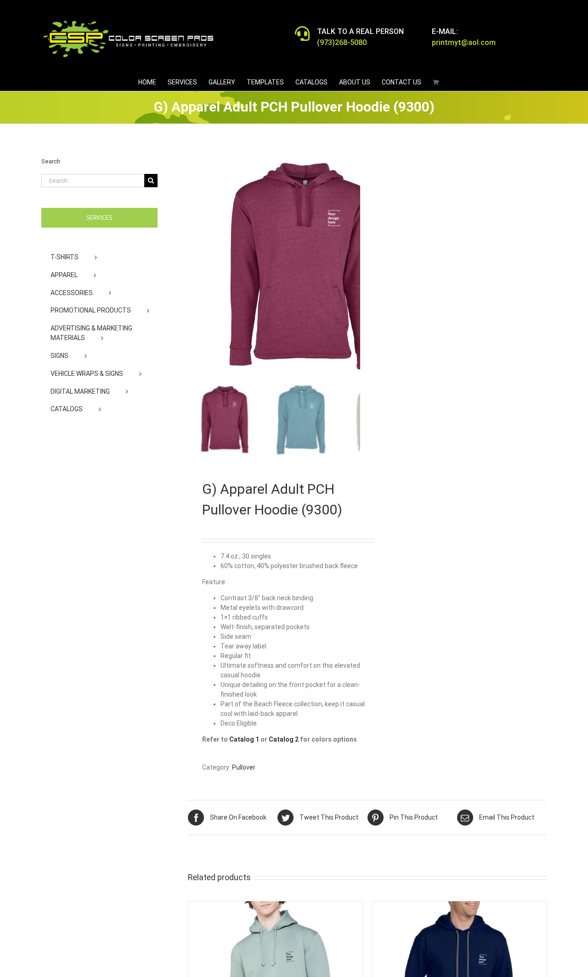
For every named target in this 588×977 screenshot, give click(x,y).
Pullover (243, 767)
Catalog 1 (244, 739)
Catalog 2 (284, 739)
